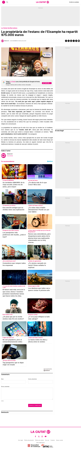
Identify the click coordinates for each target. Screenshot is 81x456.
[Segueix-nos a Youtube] (45, 436)
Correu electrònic (32, 379)
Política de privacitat (29, 440)
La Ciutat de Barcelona (9, 28)
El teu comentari (5, 386)
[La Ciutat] (42, 2)
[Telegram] (76, 41)
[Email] (79, 41)
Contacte (53, 440)
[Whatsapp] (74, 41)
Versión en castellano (74, 2)
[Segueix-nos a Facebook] (35, 436)
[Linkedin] (71, 41)
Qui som (47, 440)
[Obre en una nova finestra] (34, 445)
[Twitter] (69, 41)
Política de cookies (39, 440)
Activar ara (46, 83)
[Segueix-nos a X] (38, 436)
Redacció (6, 40)
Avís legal (20, 440)
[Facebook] (66, 41)
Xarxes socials (59, 440)
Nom (2, 379)
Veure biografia (10, 155)
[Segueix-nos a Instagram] (42, 436)
